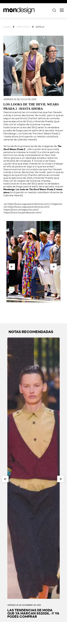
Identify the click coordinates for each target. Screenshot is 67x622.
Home (7, 26)
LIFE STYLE (23, 26)
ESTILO (40, 26)
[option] (33, 262)
